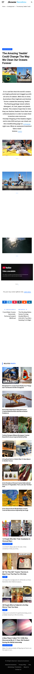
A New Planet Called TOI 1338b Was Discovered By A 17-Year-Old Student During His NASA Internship (15, 640)
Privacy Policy (22, 664)
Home (3, 6)
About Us (26, 667)
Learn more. (27, 292)
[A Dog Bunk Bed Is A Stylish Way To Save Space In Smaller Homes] (17, 448)
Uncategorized (10, 6)
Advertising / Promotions (14, 667)
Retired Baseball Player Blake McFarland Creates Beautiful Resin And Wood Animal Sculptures (14, 411)
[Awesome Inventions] (17, 2)
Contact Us (18, 669)
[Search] (31, 2)
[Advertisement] (17, 27)
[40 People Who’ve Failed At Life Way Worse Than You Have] (17, 594)
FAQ (29, 664)
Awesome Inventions (10, 664)
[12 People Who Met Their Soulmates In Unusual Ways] (17, 528)
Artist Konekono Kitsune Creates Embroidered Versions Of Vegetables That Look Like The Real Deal (16, 484)
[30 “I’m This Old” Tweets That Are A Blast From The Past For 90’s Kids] (17, 561)
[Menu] (3, 2)
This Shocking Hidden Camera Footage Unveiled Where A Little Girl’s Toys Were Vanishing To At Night (24, 316)
